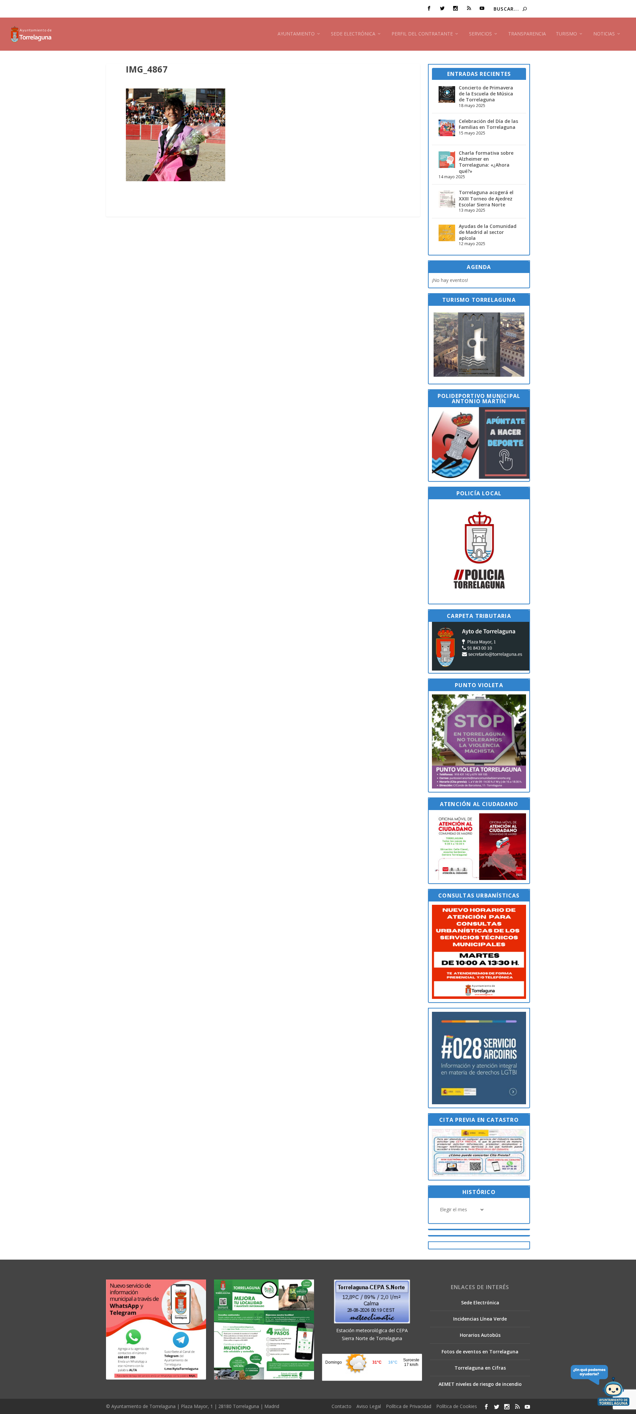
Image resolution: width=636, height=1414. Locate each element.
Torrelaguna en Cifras (480, 1368)
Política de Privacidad (408, 1406)
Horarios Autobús (480, 1335)
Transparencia (527, 34)
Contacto (341, 1406)
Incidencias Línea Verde (480, 1319)
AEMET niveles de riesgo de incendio (480, 1384)
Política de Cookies (456, 1406)
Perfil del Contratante (422, 34)
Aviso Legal (368, 1406)
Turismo (566, 34)
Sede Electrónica (353, 34)
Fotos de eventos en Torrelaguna (480, 1351)
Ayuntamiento (296, 34)
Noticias (604, 34)
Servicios (480, 34)
